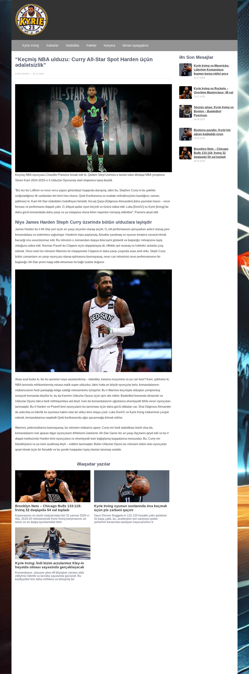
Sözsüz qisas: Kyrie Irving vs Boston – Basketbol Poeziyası (214, 111)
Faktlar (91, 45)
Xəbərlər (52, 45)
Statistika (72, 45)
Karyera (109, 45)
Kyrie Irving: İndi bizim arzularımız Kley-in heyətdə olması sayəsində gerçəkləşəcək (49, 565)
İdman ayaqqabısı (135, 45)
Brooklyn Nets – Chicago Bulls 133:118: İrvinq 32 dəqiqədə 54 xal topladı (48, 508)
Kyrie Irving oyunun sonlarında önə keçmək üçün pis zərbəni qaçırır (130, 508)
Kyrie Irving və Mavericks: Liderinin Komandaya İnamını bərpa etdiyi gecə (211, 69)
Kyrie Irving (30, 45)
